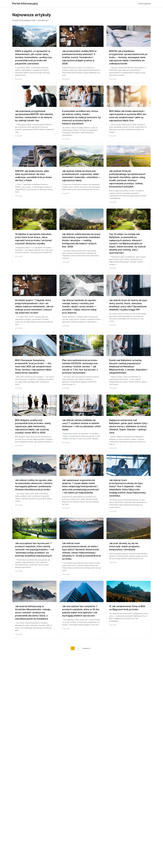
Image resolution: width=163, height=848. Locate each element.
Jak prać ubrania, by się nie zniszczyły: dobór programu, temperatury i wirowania (124, 546)
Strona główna (144, 3)
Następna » (86, 648)
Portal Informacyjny (25, 3)
